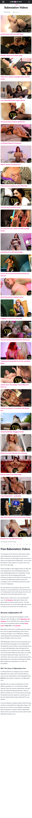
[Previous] (2, 544)
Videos (9, 5)
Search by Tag (7, 12)
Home (2, 5)
